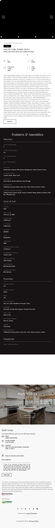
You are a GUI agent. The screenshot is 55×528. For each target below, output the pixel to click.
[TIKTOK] (33, 508)
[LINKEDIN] (25, 508)
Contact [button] (10, 121)
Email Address (6, 460)
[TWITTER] (29, 508)
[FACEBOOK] (17, 508)
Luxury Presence (31, 513)
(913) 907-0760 (9, 442)
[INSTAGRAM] (21, 508)
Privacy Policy (22, 470)
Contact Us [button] (27, 415)
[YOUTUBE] (37, 508)
